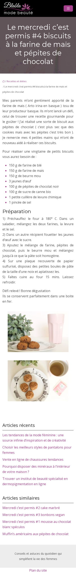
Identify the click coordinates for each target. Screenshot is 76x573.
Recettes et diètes (16, 81)
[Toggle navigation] (68, 8)
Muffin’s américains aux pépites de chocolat (35, 534)
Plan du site (38, 570)
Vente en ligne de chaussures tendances (32, 459)
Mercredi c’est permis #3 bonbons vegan (33, 514)
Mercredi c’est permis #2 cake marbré (31, 508)
